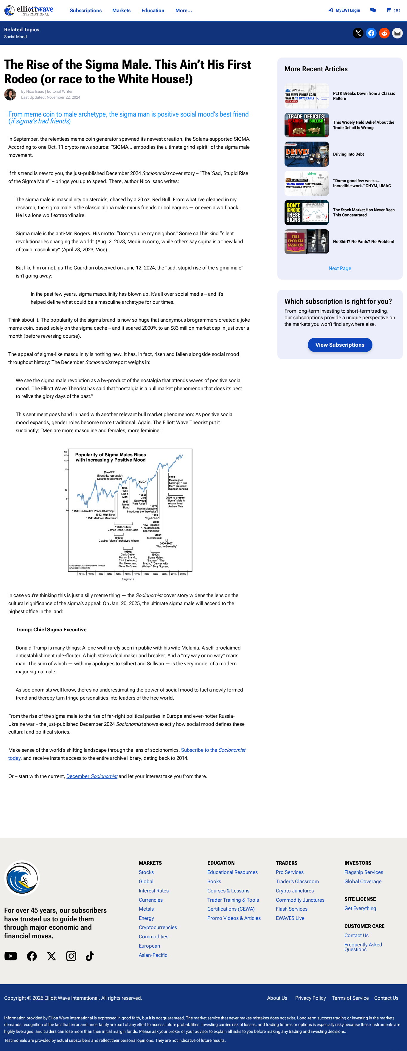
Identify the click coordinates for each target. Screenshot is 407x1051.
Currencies (151, 900)
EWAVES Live (290, 918)
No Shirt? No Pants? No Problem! (363, 241)
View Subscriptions (340, 345)
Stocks (146, 872)
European (149, 946)
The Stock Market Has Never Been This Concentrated (364, 212)
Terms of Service (350, 998)
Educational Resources (232, 872)
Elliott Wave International (71, 998)
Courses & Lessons (228, 891)
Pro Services (290, 872)
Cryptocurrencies (158, 927)
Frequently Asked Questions (363, 947)
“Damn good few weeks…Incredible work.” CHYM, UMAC (362, 183)
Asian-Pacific (153, 955)
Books (214, 881)
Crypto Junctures (295, 891)
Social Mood (15, 36)
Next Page (340, 268)
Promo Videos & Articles (234, 918)
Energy (146, 918)
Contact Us (356, 935)
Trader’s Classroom (297, 881)
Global (146, 881)
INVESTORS (357, 863)
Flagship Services (363, 872)
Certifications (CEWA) (231, 909)
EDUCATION (221, 863)
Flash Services (291, 909)
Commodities (153, 937)
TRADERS (286, 863)
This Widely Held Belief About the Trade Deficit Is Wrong (363, 125)
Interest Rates (154, 891)
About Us (277, 998)
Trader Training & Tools (233, 900)
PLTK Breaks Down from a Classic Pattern (364, 96)
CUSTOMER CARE (364, 926)
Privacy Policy (310, 998)
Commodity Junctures (300, 900)
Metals (146, 909)
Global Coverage (363, 881)
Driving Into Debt (349, 154)
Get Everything (360, 908)
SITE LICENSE (360, 899)
